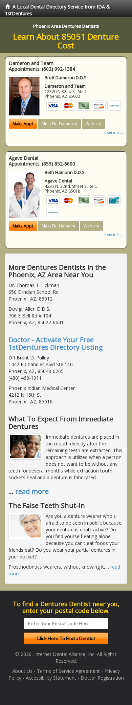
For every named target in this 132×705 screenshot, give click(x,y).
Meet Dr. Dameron (59, 124)
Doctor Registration (102, 678)
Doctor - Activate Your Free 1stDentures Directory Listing (55, 343)
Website (93, 124)
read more (32, 491)
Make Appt (23, 124)
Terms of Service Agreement (68, 671)
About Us (22, 671)
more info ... (113, 132)
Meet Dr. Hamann (58, 226)
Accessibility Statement (51, 678)
